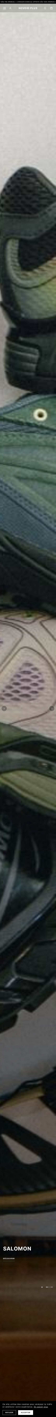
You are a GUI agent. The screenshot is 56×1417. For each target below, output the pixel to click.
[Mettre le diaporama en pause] (42, 1287)
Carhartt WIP (24, 1248)
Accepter (25, 1412)
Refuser (9, 1412)
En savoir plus (41, 1407)
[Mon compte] (10, 8)
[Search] (45, 8)
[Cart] (51, 8)
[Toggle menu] (4, 8)
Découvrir (9, 1259)
